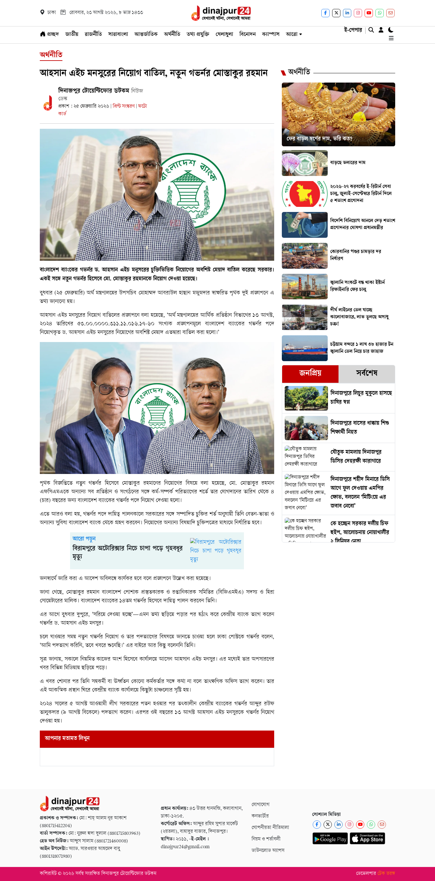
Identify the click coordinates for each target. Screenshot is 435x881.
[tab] (310, 374)
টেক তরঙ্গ (386, 874)
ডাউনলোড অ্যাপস (268, 851)
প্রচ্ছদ (52, 35)
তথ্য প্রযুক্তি (198, 35)
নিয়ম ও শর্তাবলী (266, 839)
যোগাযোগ (260, 805)
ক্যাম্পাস (271, 35)
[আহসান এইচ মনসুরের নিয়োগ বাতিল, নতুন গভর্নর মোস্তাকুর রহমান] (157, 195)
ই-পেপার (353, 30)
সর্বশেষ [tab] (366, 374)
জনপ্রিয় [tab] (310, 374)
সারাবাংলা (118, 35)
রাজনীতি (93, 35)
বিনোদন (247, 35)
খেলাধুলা (224, 35)
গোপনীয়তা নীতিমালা (270, 828)
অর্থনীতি (172, 35)
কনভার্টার (260, 816)
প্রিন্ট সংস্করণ (124, 106)
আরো (291, 35)
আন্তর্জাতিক (146, 35)
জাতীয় (71, 35)
